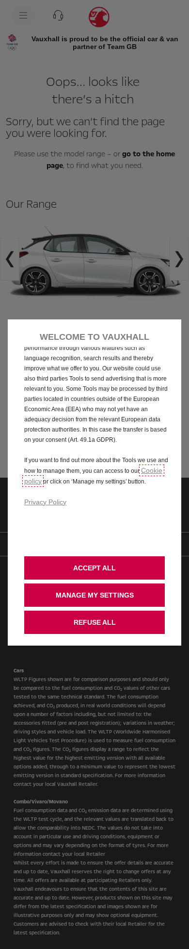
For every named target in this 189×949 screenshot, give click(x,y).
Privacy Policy (45, 502)
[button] (94, 595)
